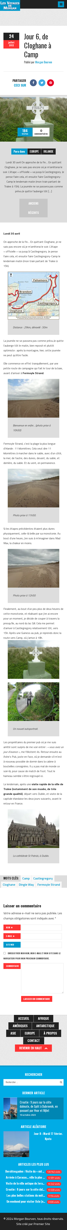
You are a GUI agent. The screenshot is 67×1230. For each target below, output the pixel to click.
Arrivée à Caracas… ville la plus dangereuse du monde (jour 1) (25, 1177)
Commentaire (12, 965)
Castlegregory (43, 878)
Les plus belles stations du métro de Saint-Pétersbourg (26, 1195)
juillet (11, 42)
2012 (11, 45)
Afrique (43, 1018)
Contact (33, 1040)
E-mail (9, 936)
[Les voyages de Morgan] (10, 8)
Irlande (48, 151)
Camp (26, 878)
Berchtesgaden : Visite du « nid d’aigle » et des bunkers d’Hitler (24, 1171)
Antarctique (45, 1026)
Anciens (33, 203)
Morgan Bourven (43, 62)
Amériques (20, 1026)
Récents (33, 213)
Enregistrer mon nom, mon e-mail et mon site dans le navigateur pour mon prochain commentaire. (31, 956)
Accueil (23, 1018)
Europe (34, 151)
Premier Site (42, 1224)
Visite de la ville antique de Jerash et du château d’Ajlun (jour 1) (25, 1183)
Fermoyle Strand (48, 884)
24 (11, 36)
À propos (50, 1033)
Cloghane (9, 884)
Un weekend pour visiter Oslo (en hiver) (26, 1201)
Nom (8, 927)
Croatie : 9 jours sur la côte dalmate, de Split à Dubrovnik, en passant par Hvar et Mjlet (25, 1189)
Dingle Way (26, 884)
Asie (13, 1033)
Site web (10, 944)
